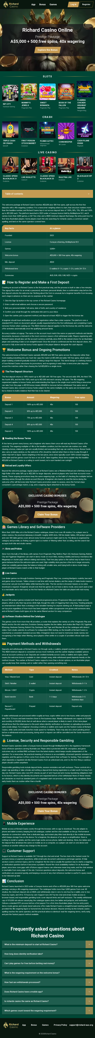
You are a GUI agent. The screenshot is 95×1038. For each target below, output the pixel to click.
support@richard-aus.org (81, 1025)
